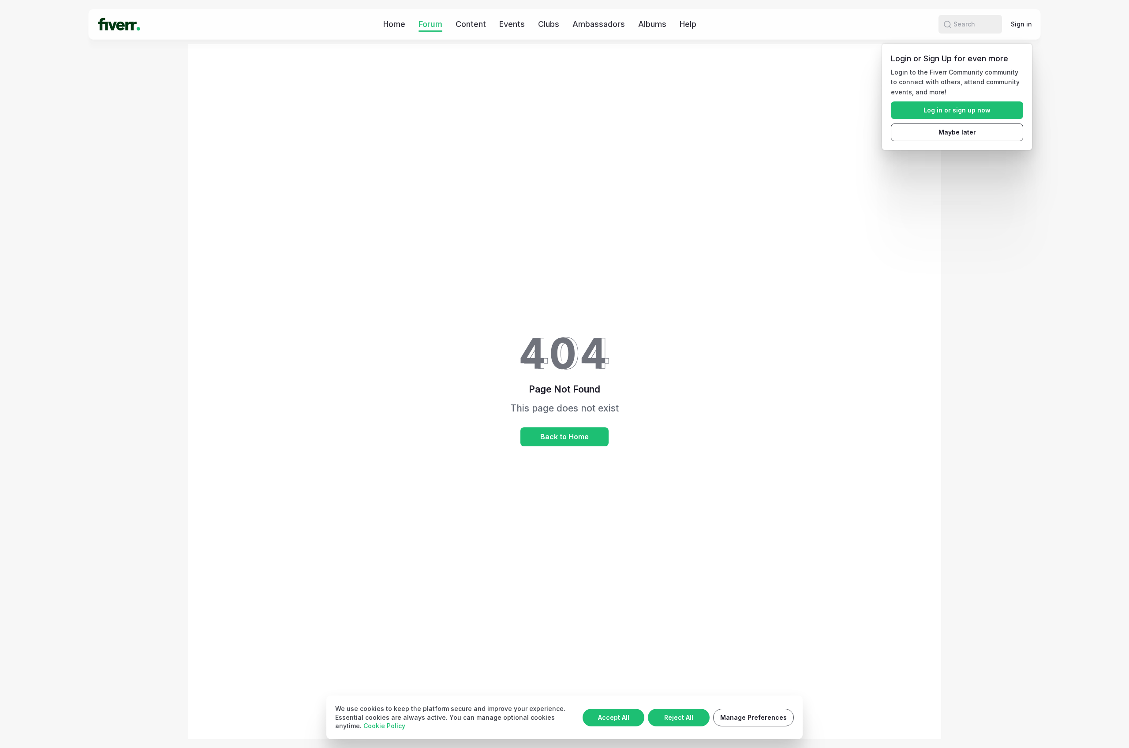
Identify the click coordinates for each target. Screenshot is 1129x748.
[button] (947, 24)
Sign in (1021, 24)
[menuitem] (394, 24)
